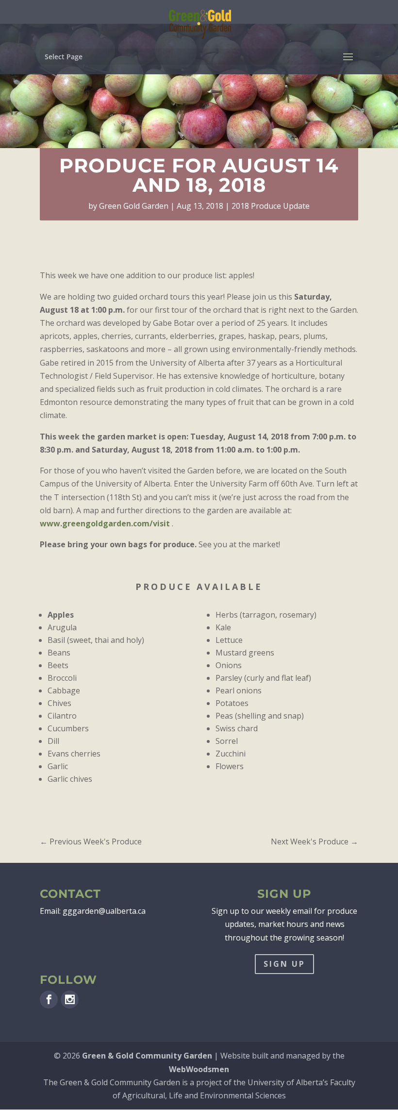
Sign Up (284, 964)
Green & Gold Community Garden (147, 1055)
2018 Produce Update (271, 206)
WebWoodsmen (199, 1069)
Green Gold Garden (133, 206)
